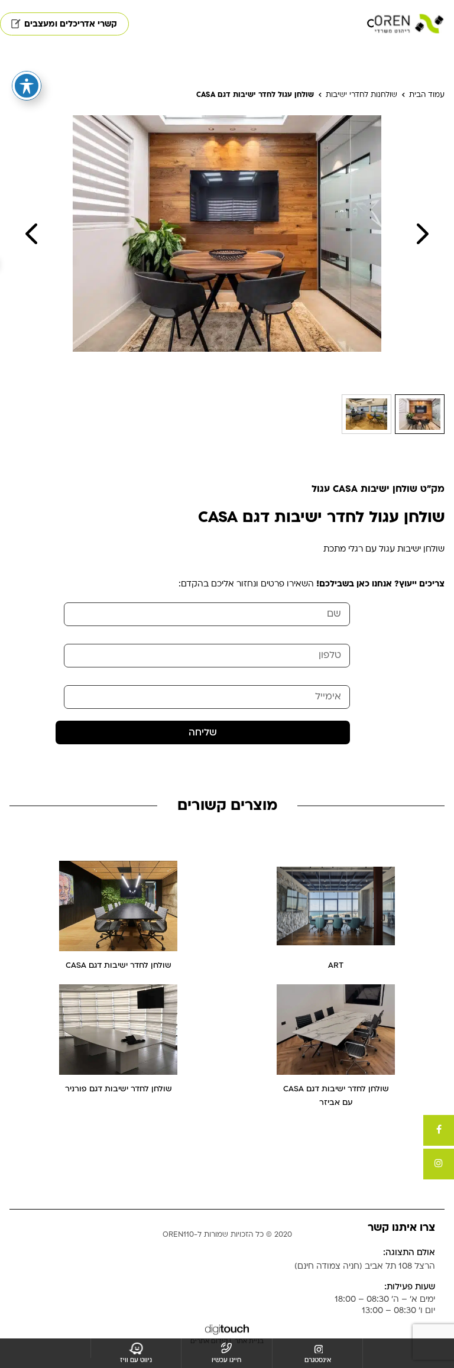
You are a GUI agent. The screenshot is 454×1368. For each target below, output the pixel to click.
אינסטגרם (317, 1360)
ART (335, 965)
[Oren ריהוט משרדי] (409, 24)
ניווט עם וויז (136, 1360)
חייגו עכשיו (226, 1360)
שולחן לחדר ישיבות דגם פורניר (118, 1089)
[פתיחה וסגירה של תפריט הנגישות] (26, 86)
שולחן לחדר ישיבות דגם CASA (118, 965)
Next (423, 233)
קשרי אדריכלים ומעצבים (70, 24)
